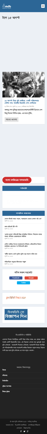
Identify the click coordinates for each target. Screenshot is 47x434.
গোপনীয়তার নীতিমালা (34, 425)
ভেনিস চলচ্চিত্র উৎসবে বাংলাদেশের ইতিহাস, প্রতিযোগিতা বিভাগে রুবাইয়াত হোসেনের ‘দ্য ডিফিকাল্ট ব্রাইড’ (23, 245)
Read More (11, 119)
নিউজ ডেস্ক (9, 106)
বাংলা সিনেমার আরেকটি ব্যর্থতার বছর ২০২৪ (19, 196)
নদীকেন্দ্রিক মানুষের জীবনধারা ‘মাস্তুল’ (15, 262)
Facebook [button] (15, 278)
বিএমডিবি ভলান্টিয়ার (20, 425)
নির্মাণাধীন (31, 106)
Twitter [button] (23, 283)
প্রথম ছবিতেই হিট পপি (11, 227)
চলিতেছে (4, 375)
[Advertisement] (23, 45)
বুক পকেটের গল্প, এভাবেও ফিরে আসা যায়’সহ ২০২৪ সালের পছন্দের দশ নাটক (22, 202)
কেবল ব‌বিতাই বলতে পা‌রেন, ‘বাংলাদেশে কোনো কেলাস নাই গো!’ (23, 219)
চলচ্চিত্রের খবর (25, 106)
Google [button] (31, 278)
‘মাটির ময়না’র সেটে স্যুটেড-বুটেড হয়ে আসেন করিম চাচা (21, 254)
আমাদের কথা (9, 425)
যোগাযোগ (19, 428)
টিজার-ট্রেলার (6, 392)
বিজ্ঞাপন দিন (27, 428)
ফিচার (4, 370)
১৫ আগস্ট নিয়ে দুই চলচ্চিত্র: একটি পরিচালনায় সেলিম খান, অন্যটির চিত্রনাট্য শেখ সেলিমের (22, 101)
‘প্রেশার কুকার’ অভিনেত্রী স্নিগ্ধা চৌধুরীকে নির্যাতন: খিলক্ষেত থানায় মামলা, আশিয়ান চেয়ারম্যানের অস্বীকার (23, 235)
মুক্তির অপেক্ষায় (6, 386)
